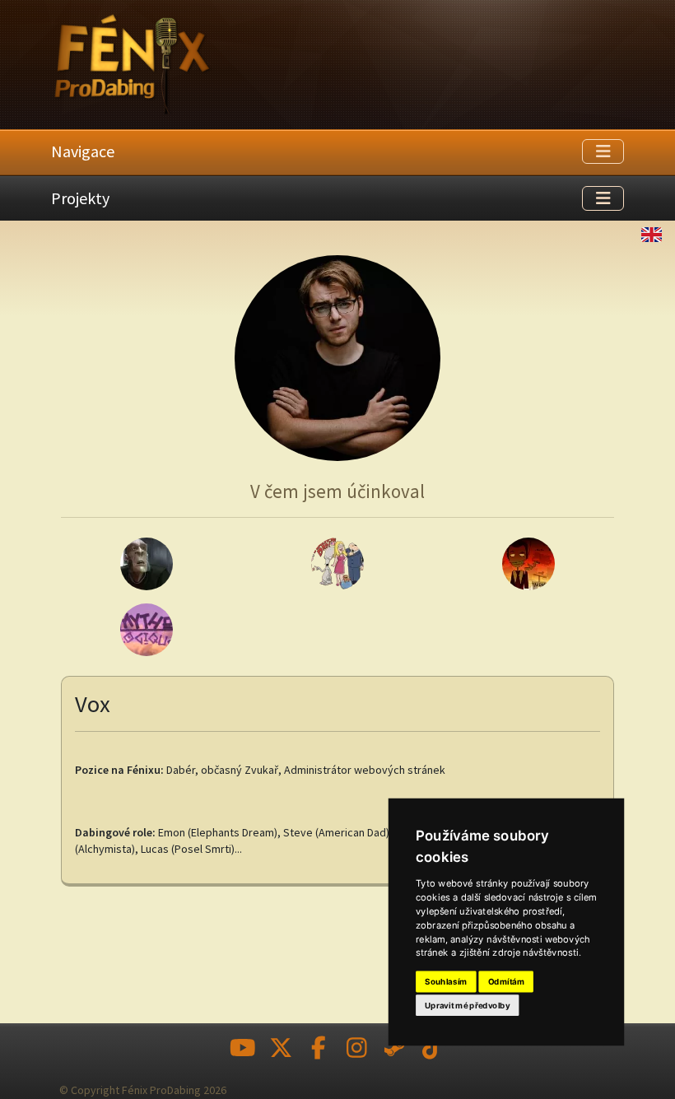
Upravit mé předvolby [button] (467, 1005)
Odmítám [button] (506, 982)
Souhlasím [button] (446, 982)
